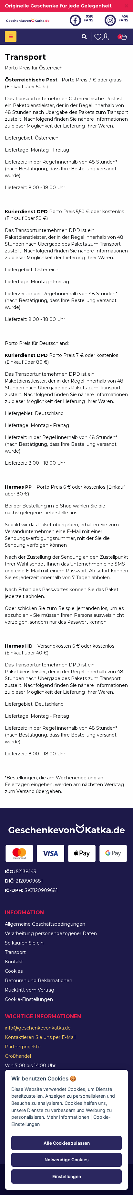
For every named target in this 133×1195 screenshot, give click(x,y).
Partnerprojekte (23, 1047)
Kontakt (14, 962)
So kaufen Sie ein (24, 943)
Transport (15, 952)
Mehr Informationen (67, 1117)
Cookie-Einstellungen (29, 999)
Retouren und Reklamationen (38, 980)
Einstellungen (66, 1176)
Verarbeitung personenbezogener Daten (51, 933)
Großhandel (18, 1056)
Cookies (14, 971)
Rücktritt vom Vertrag (29, 990)
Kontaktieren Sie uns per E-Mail (40, 1037)
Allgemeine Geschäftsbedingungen (45, 924)
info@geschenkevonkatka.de (38, 1028)
